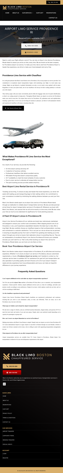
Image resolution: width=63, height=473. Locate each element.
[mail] (4, 384)
